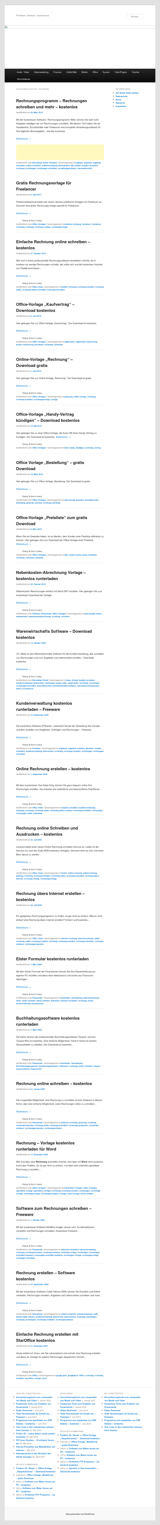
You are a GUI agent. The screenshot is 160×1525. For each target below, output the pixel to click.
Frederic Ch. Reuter (25, 1468)
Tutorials (135, 72)
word (44, 1378)
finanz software (43, 1000)
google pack (61, 1375)
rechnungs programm (78, 1125)
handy (72, 447)
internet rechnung (69, 938)
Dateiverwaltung (41, 72)
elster (18, 1000)
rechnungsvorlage (59, 226)
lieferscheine (70, 1316)
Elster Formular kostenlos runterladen (52, 959)
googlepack (73, 1375)
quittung (19, 875)
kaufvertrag (28, 344)
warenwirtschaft (85, 168)
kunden (78, 165)
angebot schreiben (69, 807)
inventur (38, 502)
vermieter (65, 616)
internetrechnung (85, 938)
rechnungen (30, 168)
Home (118, 99)
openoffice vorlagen (42, 1190)
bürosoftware (64, 165)
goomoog (68, 396)
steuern (97, 1066)
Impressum (121, 106)
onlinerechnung (90, 873)
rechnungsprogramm (34, 944)
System (106, 72)
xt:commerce (27, 688)
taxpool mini (36, 1068)
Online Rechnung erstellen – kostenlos (53, 769)
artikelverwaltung (49, 165)
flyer (66, 554)
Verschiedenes (23, 78)
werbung (56, 502)
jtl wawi (75, 680)
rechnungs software (46, 1319)
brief (66, 447)
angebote (88, 162)
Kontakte (53, 162)
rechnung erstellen (86, 286)
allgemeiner (69, 341)
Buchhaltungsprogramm (27, 1066)
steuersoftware (23, 1068)
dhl (72, 165)
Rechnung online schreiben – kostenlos (54, 1083)
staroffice (29, 1378)
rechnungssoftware (53, 1128)
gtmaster (90, 748)
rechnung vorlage (42, 226)
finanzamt (55, 1000)
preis (78, 554)
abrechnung (69, 500)
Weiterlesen (23, 138)
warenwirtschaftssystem (88, 685)
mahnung (20, 810)
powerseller (73, 683)
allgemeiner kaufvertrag (86, 341)
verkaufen (58, 344)
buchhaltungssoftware (49, 1066)
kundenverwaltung (24, 683)
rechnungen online (24, 813)
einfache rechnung (72, 224)
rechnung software (51, 1252)
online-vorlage (80, 396)
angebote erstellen (76, 748)
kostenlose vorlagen (73, 1187)
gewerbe (30, 502)
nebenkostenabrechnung (40, 616)
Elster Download (24, 1410)
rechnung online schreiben (34, 289)
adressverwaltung (88, 1249)
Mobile (85, 72)
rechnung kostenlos (25, 1125)
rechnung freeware (33, 1252)
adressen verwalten (70, 1249)
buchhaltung (76, 997)
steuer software (86, 1066)
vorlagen (63, 1193)
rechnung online (42, 810)
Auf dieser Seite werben (127, 92)
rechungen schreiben (25, 1258)
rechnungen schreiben (47, 168)
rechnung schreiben (56, 289)
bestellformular (92, 500)
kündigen (80, 447)
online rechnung (75, 873)
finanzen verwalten (69, 1000)
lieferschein (38, 683)
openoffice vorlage (24, 1190)
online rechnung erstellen (36, 941)
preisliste (92, 554)
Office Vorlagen (39, 224)
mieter (99, 613)
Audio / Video (23, 72)
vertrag (97, 447)
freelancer (86, 224)
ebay (68, 680)
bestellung (20, 502)
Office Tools (37, 286)
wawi (18, 688)
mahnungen (50, 683)
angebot (79, 162)
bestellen (80, 500)
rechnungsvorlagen (49, 1193)
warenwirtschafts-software (64, 685)
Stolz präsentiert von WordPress (80, 1514)
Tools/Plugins (121, 72)
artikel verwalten (33, 165)
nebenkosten (22, 616)
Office (95, 72)
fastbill (64, 286)
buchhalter (65, 997)
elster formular (28, 1000)
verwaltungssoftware (67, 168)
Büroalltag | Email (40, 162)
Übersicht (120, 102)
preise (85, 554)
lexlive (64, 873)
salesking (37, 813)
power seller (61, 683)
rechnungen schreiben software (48, 1255)
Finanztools (46, 613)
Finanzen (57, 72)
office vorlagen (90, 1187)
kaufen (19, 344)
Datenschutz (122, 96)
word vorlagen (86, 1193)
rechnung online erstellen (61, 810)
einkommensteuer (91, 997)
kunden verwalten (90, 165)
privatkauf (39, 344)
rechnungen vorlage (72, 1255)
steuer (90, 1000)
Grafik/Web (72, 72)
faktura (31, 1316)
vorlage (54, 399)
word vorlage (74, 1193)
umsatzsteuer (37, 1003)
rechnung (20, 168)
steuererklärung (23, 1003)
